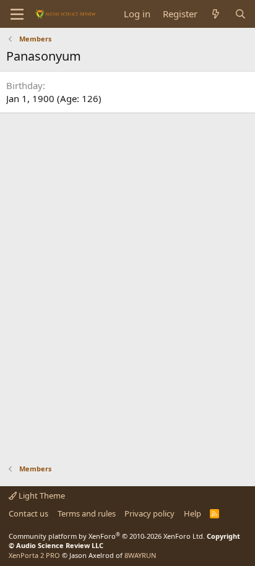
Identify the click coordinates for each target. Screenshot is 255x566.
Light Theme (41, 495)
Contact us (28, 513)
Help (192, 513)
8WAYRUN (140, 555)
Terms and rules (87, 513)
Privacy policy (149, 513)
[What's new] (216, 14)
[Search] (240, 14)
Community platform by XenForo (107, 536)
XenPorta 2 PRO (34, 555)
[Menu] (17, 14)
